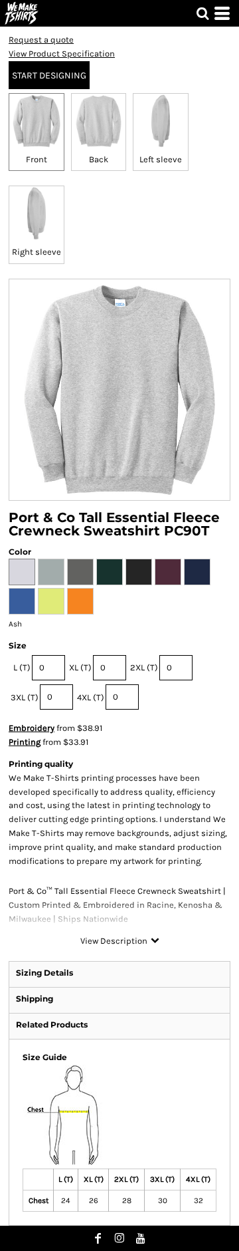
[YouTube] (140, 1238)
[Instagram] (119, 1238)
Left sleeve (160, 159)
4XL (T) (90, 697)
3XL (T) (25, 697)
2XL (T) (144, 667)
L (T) (22, 667)
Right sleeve (36, 252)
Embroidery (31, 728)
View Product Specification (62, 54)
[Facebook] (98, 1238)
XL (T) (80, 667)
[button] (202, 13)
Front (36, 159)
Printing (24, 742)
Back (98, 159)
